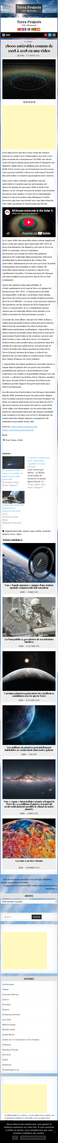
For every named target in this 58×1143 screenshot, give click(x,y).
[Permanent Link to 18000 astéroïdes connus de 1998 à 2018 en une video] (29, 79)
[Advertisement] (29, 127)
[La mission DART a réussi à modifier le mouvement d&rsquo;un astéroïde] (13, 462)
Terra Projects (29, 7)
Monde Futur (8, 1029)
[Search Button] (54, 35)
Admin (22, 55)
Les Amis (6, 1019)
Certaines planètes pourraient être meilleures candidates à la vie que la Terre (29, 694)
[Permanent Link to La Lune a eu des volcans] (29, 838)
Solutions (6, 1065)
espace (26, 531)
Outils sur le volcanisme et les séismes (20, 1040)
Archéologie (8, 984)
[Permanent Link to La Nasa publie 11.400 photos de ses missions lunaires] (29, 617)
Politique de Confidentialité (33, 1137)
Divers (5, 999)
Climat (25, 766)
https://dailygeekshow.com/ (24, 427)
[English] (23, 29)
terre (12, 534)
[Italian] (31, 29)
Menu (8, 34)
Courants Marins (10, 994)
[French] (27, 29)
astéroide (17, 531)
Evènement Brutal (11, 1014)
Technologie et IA (10, 1070)
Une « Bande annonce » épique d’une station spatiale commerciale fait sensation (29, 586)
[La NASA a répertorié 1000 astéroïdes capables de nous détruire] (40, 472)
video (18, 534)
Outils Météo (8, 1034)
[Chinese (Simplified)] (19, 29)
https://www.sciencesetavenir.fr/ (18, 430)
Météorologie (9, 1025)
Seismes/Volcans (10, 1050)
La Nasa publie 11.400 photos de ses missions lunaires (29, 640)
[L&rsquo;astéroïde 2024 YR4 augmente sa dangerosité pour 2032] (13, 497)
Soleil (5, 1060)
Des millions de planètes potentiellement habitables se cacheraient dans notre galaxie (29, 749)
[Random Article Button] (45, 35)
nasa (32, 531)
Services (6, 1055)
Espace (29, 42)
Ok (15, 1137)
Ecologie (6, 1004)
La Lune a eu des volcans (29, 860)
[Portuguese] (35, 29)
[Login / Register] (50, 35)
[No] (54, 1131)
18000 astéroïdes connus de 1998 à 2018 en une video (29, 48)
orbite (38, 531)
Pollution (6, 1045)
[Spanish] (39, 29)
